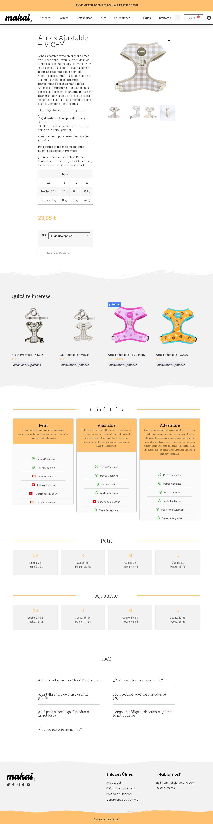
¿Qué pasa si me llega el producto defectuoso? (63, 713)
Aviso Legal (113, 783)
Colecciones (122, 18)
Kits (103, 18)
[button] (177, 17)
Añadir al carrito (57, 253)
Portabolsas (84, 18)
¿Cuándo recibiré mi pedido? (60, 729)
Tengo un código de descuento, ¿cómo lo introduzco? (142, 713)
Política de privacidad (120, 788)
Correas (63, 18)
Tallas (147, 18)
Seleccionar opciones (26, 364)
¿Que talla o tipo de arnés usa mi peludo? (63, 696)
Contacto (165, 18)
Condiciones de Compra (122, 800)
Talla (43, 235)
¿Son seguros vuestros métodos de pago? (139, 696)
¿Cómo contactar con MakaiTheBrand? (68, 680)
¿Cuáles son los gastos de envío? (138, 680)
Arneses (44, 18)
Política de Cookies (118, 794)
